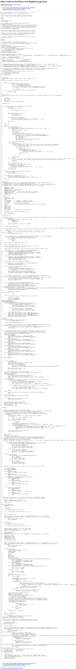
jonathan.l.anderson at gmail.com (15, 4)
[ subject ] (19, 9)
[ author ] (23, 9)
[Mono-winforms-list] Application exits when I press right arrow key (23, 7)
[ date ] (12, 9)
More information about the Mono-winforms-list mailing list (11, 667)
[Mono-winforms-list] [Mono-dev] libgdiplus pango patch (19, 8)
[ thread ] (15, 9)
